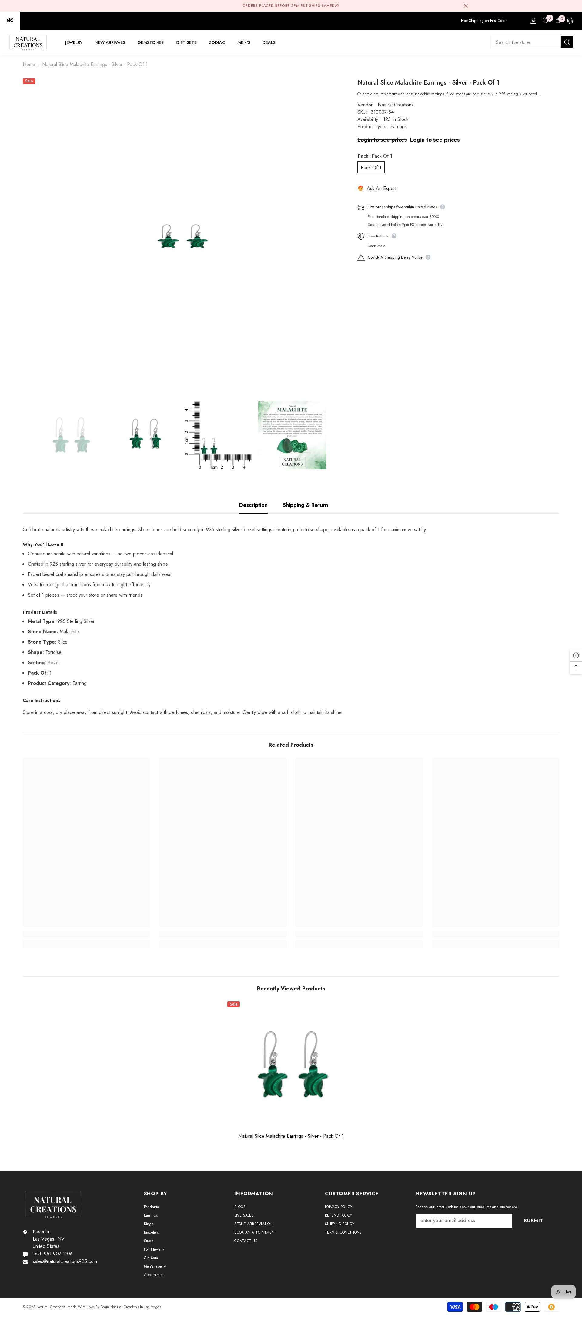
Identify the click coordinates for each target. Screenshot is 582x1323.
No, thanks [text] (361, 698)
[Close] (429, 590)
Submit (358, 684)
